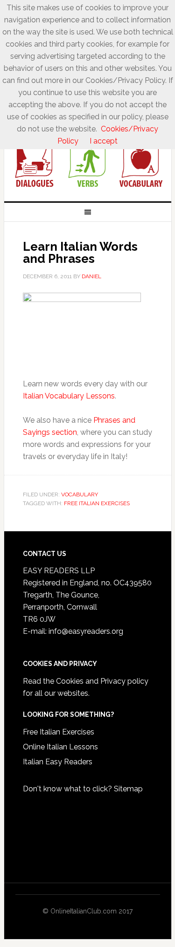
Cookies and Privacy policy (102, 681)
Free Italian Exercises (97, 503)
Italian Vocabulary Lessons (69, 395)
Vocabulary (79, 494)
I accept (104, 141)
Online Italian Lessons (60, 746)
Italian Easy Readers (57, 761)
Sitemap (128, 788)
